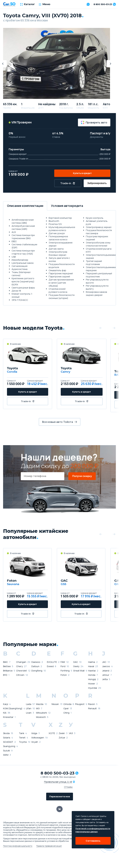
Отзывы (68, 786)
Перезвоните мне (59, 796)
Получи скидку (82, 476)
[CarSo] (9, 4)
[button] (110, 63)
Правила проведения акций (49, 846)
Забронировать (97, 183)
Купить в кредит (82, 173)
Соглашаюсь (93, 840)
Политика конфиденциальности (17, 846)
